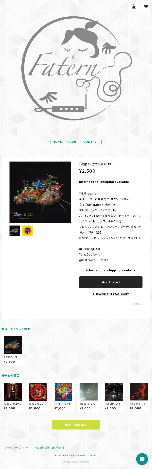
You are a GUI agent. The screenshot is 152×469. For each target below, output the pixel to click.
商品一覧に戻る (76, 425)
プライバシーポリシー (16, 447)
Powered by (71, 461)
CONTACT (91, 141)
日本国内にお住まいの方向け (111, 294)
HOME (57, 141)
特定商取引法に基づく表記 (49, 447)
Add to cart (111, 282)
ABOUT (72, 141)
